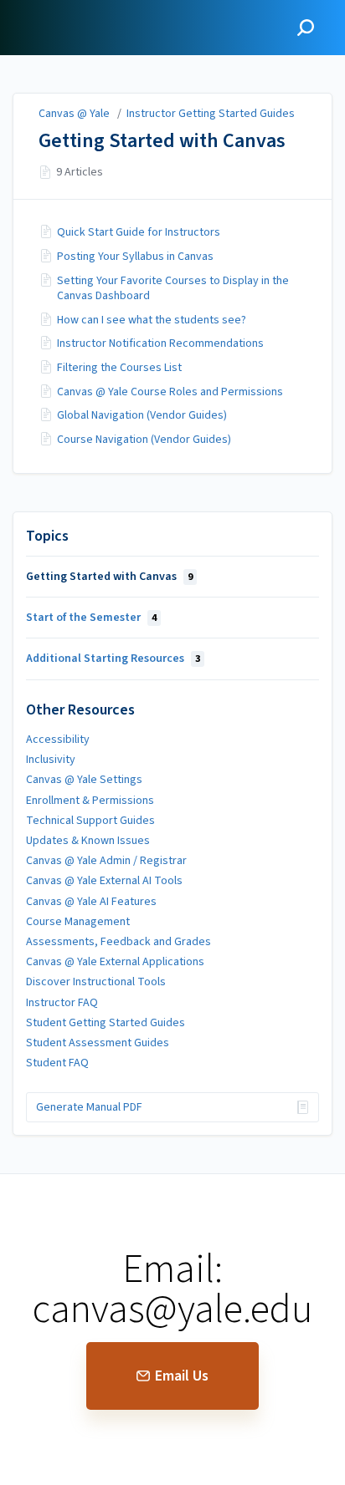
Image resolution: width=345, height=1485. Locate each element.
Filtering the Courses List (119, 367)
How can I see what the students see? (151, 320)
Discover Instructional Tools (96, 982)
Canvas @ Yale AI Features (91, 901)
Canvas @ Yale (74, 113)
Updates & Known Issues (88, 840)
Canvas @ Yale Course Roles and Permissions (170, 391)
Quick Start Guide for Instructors (138, 232)
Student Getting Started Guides (105, 1023)
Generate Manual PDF (89, 1107)
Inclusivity (50, 759)
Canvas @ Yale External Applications (115, 962)
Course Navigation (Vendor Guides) (144, 439)
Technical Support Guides (90, 820)
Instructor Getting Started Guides (210, 113)
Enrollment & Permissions (90, 800)
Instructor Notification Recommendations (160, 343)
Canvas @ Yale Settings (84, 779)
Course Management (78, 921)
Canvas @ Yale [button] (61, 9)
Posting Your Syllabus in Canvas (135, 256)
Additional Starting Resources (113, 658)
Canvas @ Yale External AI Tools (104, 880)
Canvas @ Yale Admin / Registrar (106, 860)
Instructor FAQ (62, 1002)
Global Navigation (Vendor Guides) (142, 415)
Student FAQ (57, 1063)
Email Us (182, 1375)
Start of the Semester (91, 617)
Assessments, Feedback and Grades (118, 941)
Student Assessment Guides (97, 1043)
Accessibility (58, 739)
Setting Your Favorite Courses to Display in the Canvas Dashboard (173, 288)
